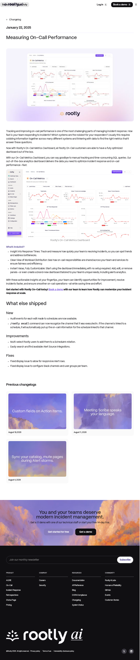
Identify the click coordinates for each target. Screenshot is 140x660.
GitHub (108, 590)
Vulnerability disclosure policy (64, 651)
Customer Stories (112, 600)
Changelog (76, 600)
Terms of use (47, 651)
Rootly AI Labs (110, 580)
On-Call (9, 585)
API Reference (77, 585)
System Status (78, 605)
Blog (73, 590)
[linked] (131, 651)
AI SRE (8, 580)
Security (42, 585)
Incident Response (13, 590)
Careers (42, 580)
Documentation (78, 580)
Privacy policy (35, 651)
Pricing (9, 605)
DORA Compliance (79, 595)
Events (107, 595)
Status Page (11, 600)
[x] (124, 651)
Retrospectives (12, 595)
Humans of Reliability (113, 585)
